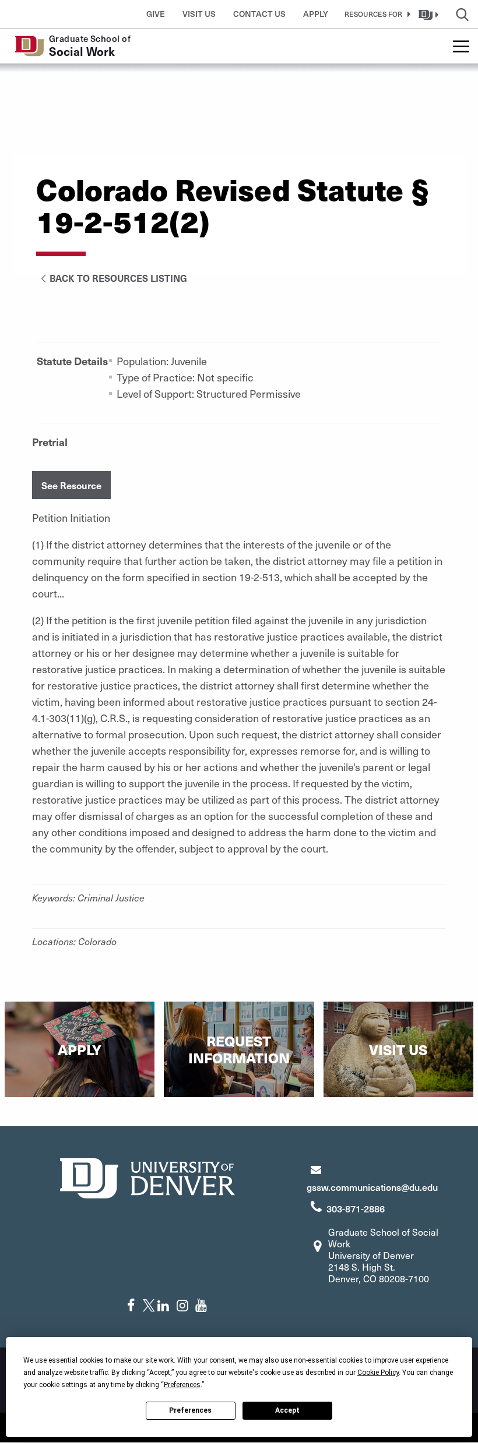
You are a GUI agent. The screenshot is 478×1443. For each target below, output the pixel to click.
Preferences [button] (182, 1385)
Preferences (190, 1410)
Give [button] (155, 13)
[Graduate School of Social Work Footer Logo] (147, 1176)
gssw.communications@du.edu (372, 1186)
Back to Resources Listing (118, 277)
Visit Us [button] (199, 13)
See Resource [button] (71, 485)
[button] (375, 14)
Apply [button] (315, 13)
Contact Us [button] (259, 13)
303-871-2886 (355, 1208)
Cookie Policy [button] (378, 1372)
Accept (287, 1410)
